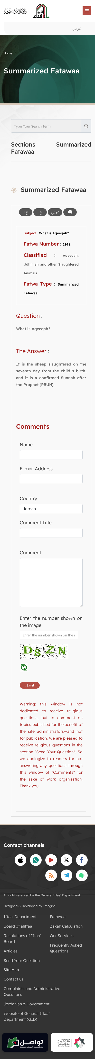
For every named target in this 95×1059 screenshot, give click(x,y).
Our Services (62, 935)
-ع (40, 211)
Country (28, 498)
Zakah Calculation (66, 926)
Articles (11, 951)
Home (8, 53)
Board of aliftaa (18, 926)
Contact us (13, 979)
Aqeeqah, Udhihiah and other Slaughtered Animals (51, 264)
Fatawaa (58, 916)
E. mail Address (36, 469)
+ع (26, 211)
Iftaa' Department (20, 916)
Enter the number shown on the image (51, 621)
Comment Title (36, 522)
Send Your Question (22, 960)
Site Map (11, 969)
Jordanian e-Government (26, 1003)
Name (26, 444)
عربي (77, 28)
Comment (30, 552)
